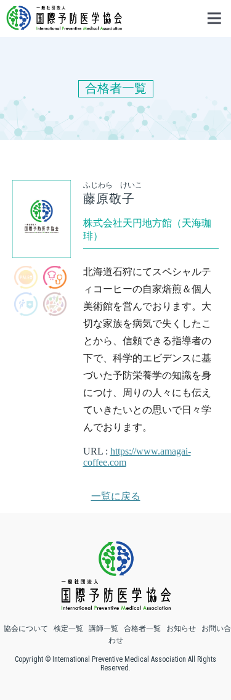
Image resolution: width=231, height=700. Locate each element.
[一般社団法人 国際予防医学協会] (64, 24)
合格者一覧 (142, 628)
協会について (26, 628)
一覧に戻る (115, 496)
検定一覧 (68, 628)
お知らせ (181, 628)
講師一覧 (103, 628)
